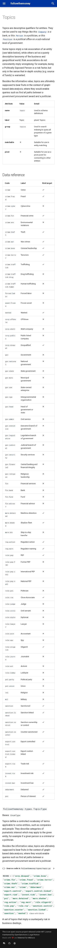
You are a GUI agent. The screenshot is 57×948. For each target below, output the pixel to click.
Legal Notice (34, 935)
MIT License (46, 932)
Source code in (28, 868)
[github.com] (9, 943)
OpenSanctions (21, 935)
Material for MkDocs (26, 938)
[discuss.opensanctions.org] (4, 943)
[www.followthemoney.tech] (14, 943)
